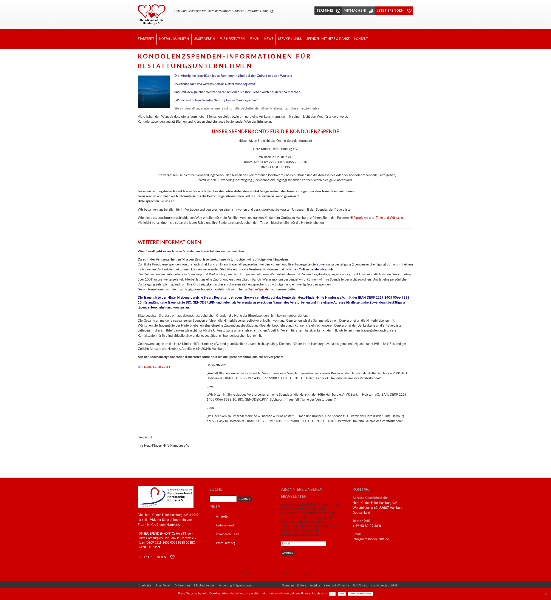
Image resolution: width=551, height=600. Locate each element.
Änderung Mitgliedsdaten (235, 585)
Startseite (146, 38)
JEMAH (254, 38)
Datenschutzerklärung (360, 593)
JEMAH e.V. (360, 585)
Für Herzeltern (232, 38)
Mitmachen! (183, 585)
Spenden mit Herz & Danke (328, 38)
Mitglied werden (204, 585)
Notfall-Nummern (174, 38)
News (268, 38)
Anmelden (222, 516)
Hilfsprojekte (359, 217)
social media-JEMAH (384, 585)
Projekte (315, 585)
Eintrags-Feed (225, 525)
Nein (341, 593)
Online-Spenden (259, 289)
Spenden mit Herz (294, 585)
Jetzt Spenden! (154, 557)
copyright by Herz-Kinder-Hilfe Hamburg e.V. (281, 573)
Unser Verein (204, 38)
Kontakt (361, 38)
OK (332, 593)
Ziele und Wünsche (389, 217)
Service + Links (290, 38)
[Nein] (545, 594)
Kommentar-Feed (227, 534)
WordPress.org (225, 543)
